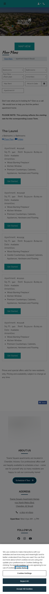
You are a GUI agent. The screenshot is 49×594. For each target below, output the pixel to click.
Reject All (24, 581)
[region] (24, 569)
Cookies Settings (24, 573)
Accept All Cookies (24, 589)
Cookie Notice (21, 568)
